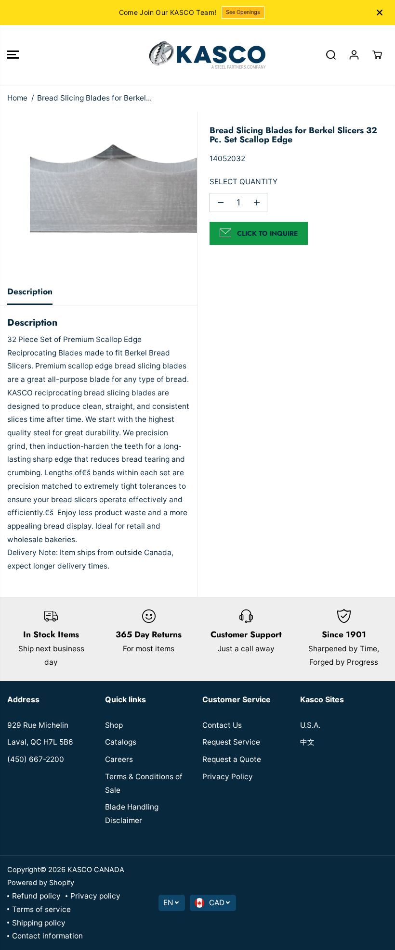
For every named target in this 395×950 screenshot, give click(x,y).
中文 (307, 742)
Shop (114, 725)
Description (30, 291)
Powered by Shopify (40, 882)
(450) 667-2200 (35, 759)
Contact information (47, 935)
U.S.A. (310, 725)
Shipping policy (39, 922)
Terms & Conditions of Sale (144, 783)
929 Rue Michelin (37, 725)
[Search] (331, 54)
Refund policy (36, 895)
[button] (13, 55)
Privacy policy (95, 895)
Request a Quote (231, 759)
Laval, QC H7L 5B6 (40, 742)
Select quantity (243, 181)
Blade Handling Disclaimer (131, 813)
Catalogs (120, 742)
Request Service (231, 742)
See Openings (243, 12)
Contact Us (222, 725)
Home (17, 97)
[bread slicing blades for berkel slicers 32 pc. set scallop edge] (113, 195)
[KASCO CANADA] (195, 55)
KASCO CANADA (95, 869)
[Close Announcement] (379, 12)
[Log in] (354, 54)
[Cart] (377, 54)
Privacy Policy (227, 776)
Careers (119, 759)
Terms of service (41, 909)
